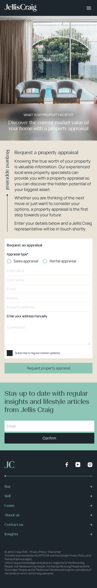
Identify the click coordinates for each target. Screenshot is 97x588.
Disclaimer (54, 552)
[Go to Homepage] (21, 8)
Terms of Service (15, 559)
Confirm (49, 438)
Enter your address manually (27, 316)
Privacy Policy (38, 552)
